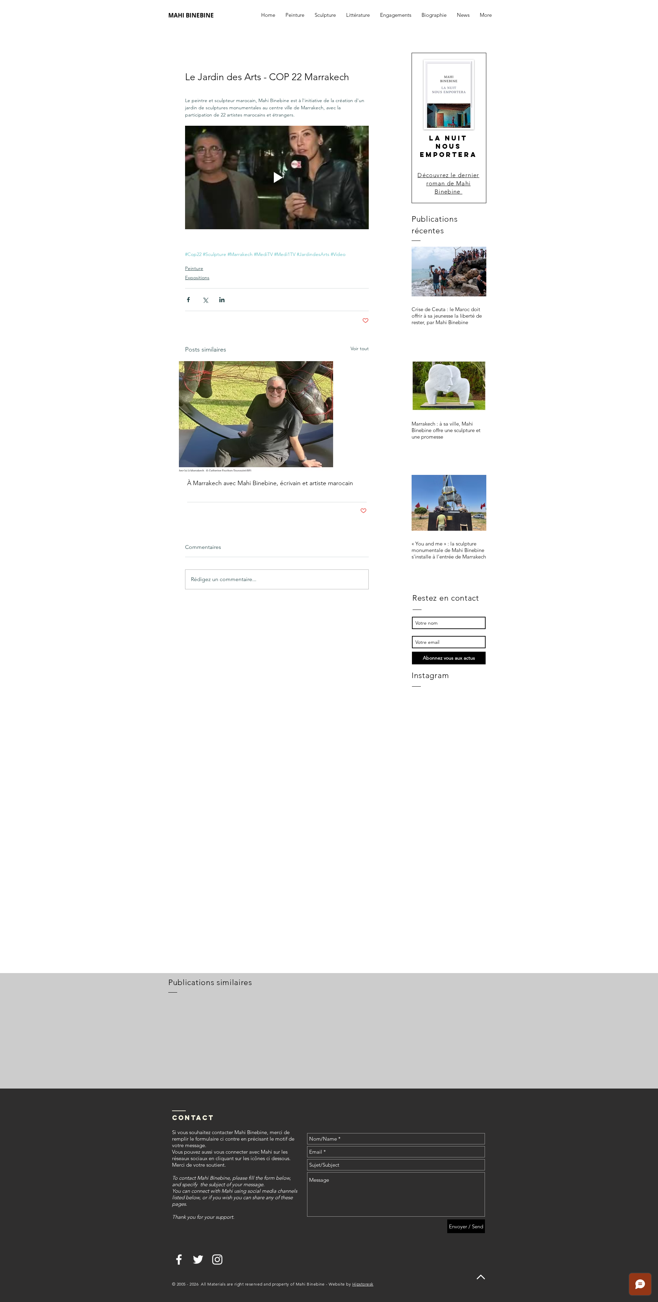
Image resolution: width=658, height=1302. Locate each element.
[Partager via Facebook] (188, 299)
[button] (395, 15)
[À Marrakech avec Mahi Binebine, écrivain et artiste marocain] (277, 416)
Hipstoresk (363, 1284)
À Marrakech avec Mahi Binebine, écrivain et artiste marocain (270, 483)
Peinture (194, 268)
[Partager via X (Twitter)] (205, 299)
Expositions (197, 277)
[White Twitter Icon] (198, 1259)
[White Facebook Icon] (179, 1259)
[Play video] (277, 177)
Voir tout (360, 348)
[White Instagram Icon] (217, 1259)
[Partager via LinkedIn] (222, 299)
